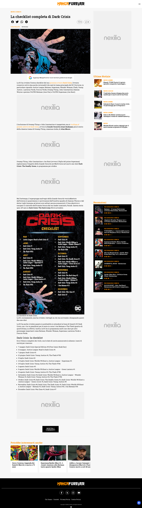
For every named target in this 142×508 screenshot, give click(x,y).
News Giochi (108, 91)
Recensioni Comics (111, 207)
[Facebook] (60, 491)
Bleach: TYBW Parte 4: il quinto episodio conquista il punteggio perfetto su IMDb (114, 83)
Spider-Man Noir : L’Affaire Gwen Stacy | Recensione (115, 275)
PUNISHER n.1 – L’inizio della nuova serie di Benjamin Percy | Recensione (116, 231)
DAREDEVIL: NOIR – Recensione (115, 263)
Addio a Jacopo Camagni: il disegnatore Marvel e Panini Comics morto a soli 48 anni (80, 465)
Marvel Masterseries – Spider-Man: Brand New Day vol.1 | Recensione (116, 253)
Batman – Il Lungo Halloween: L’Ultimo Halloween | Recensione (115, 209)
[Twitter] (66, 491)
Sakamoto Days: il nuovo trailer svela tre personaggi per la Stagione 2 (116, 104)
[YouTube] (78, 491)
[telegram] (26, 23)
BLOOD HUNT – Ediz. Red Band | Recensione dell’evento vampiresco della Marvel (116, 286)
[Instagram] (72, 491)
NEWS (105, 123)
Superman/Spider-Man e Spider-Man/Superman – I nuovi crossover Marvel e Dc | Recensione (116, 242)
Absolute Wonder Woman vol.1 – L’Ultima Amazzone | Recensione (115, 220)
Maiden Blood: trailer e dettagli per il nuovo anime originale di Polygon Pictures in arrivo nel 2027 (116, 126)
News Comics (16, 12)
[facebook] (12, 23)
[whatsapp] (22, 23)
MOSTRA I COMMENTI (50, 429)
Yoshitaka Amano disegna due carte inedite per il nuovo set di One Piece (115, 94)
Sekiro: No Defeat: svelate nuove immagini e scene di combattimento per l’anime (117, 115)
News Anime (108, 80)
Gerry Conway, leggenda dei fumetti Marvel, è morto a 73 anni (23, 465)
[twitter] (17, 23)
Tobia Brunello (15, 27)
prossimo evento (61, 83)
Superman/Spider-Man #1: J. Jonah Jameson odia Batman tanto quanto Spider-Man (52, 465)
